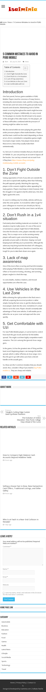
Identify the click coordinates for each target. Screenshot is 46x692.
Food (3, 638)
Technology (6, 665)
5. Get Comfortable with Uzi (15, 84)
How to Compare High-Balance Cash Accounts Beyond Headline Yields (19, 456)
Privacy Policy (21, 683)
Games (4, 642)
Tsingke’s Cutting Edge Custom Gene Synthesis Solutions (17, 412)
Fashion (4, 634)
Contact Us (32, 683)
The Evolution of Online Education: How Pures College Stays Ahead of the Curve (29, 419)
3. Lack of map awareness (15, 79)
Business (5, 626)
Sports (4, 661)
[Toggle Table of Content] (24, 68)
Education (5, 630)
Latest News (6, 649)
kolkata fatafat (37, 689)
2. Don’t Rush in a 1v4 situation (16, 76)
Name (5, 569)
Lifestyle (5, 653)
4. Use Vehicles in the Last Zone (16, 81)
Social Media (6, 657)
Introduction (10, 71)
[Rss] (23, 685)
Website (6, 585)
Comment (7, 546)
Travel (4, 669)
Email (5, 577)
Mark (6, 62)
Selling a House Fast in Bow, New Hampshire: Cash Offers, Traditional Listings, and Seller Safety (23, 488)
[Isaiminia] (23, 9)
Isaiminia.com (26, 689)
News (10, 22)
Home (4, 22)
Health (4, 646)
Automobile (6, 622)
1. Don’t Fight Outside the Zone (16, 74)
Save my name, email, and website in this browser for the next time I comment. (22, 594)
